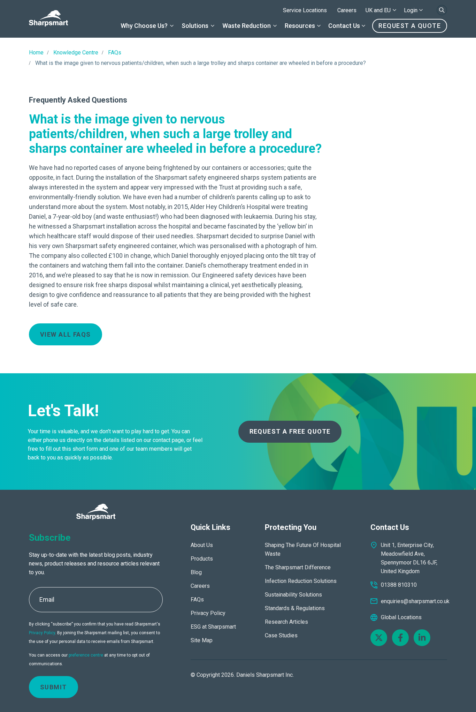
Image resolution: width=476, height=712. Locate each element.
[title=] (48, 19)
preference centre (86, 655)
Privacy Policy (42, 632)
